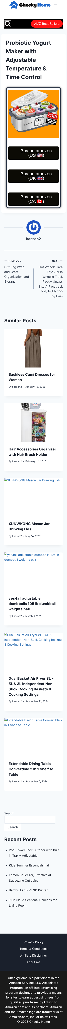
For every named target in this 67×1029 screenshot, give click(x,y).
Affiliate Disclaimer (33, 955)
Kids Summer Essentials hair (29, 865)
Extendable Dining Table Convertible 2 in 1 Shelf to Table (31, 769)
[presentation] (33, 348)
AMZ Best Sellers (46, 24)
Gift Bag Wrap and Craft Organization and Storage (16, 271)
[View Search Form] (7, 23)
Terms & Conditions (33, 949)
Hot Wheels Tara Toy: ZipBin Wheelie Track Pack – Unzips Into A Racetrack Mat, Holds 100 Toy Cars (51, 278)
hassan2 (33, 239)
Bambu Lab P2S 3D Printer (28, 890)
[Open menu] (55, 5)
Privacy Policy (33, 942)
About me (33, 962)
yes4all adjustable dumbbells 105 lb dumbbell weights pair (32, 603)
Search (9, 813)
